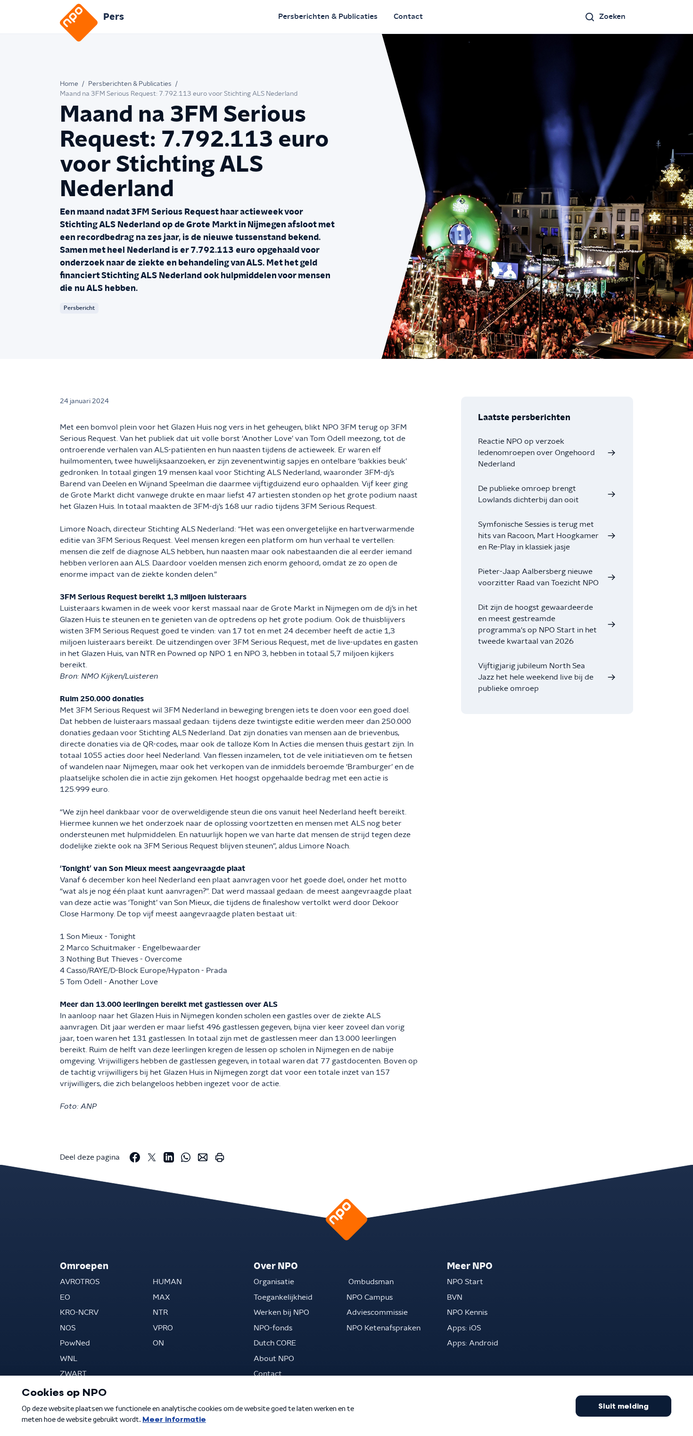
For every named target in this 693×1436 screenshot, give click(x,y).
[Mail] (202, 1157)
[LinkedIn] (168, 1157)
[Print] (219, 1157)
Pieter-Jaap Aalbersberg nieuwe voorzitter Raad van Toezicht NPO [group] (538, 577)
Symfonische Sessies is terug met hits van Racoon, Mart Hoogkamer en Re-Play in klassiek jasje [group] (538, 536)
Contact (408, 16)
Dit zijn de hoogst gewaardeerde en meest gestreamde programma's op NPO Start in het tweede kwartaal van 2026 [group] (537, 624)
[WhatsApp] (185, 1157)
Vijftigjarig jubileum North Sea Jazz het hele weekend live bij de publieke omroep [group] (536, 677)
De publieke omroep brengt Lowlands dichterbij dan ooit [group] (528, 494)
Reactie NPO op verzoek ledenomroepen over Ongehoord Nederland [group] (536, 453)
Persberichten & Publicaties (328, 16)
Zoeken (612, 16)
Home (69, 84)
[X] (151, 1157)
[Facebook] (134, 1157)
